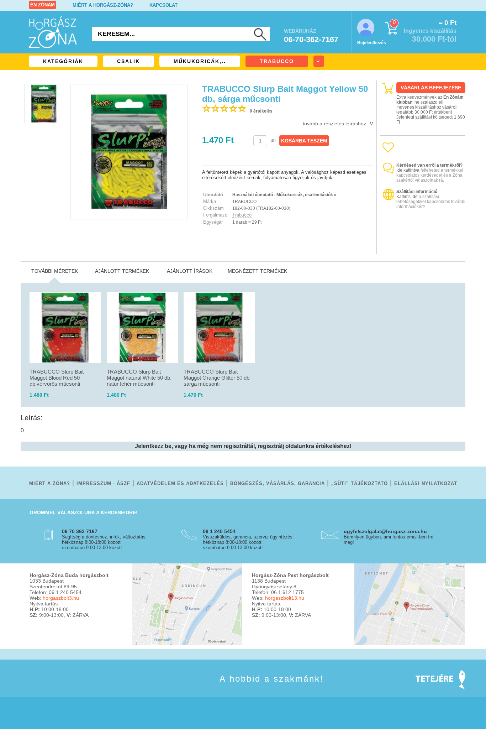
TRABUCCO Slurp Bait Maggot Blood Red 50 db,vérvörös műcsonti (57, 378)
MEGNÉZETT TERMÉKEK (257, 271)
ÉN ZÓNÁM (42, 4)
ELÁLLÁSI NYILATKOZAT (425, 483)
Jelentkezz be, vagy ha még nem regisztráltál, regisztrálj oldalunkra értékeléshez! (243, 446)
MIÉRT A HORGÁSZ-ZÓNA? (103, 5)
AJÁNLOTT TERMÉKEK (122, 271)
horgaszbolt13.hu (284, 598)
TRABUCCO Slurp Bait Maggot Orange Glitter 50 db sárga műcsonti (216, 378)
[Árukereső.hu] (423, 248)
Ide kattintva (407, 170)
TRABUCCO (277, 61)
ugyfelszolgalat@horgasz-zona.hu (385, 531)
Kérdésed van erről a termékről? (429, 165)
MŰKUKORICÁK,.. (200, 61)
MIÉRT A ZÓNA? (49, 483)
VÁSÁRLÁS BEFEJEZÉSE (431, 87)
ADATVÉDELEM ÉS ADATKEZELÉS (180, 483)
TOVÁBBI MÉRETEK (54, 271)
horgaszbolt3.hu (61, 598)
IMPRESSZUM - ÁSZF (103, 483)
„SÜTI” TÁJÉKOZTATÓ (359, 483)
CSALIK (128, 61)
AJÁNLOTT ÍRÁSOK (189, 271)
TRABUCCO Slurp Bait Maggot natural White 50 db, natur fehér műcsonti (139, 378)
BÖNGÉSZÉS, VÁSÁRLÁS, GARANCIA (277, 483)
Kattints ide (407, 196)
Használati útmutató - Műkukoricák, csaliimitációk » (284, 194)
